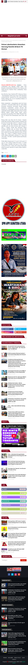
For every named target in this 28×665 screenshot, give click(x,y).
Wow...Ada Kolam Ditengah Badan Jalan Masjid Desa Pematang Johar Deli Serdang (17, 456)
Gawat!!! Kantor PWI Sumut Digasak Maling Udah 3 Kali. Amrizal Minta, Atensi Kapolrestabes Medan (16, 598)
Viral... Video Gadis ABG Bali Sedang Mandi (16, 406)
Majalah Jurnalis (14, 36)
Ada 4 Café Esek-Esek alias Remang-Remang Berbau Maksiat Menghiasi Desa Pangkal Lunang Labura (16, 463)
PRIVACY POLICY (17, 657)
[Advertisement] (14, 18)
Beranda (3, 40)
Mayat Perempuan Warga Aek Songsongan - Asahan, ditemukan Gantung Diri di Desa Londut (16, 650)
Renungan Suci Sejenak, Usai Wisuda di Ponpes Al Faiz (17, 469)
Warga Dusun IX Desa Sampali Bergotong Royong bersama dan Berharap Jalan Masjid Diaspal (16, 393)
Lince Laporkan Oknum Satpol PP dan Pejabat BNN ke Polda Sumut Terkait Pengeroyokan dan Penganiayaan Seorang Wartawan (17, 535)
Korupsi (13, 509)
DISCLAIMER (10, 657)
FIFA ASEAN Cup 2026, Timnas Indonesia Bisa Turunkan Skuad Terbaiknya (15, 617)
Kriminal (7, 40)
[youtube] (20, 332)
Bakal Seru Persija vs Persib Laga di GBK (16, 623)
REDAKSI (5, 657)
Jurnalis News (13, 505)
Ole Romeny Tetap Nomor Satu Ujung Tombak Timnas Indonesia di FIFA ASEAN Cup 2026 (17, 400)
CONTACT (14, 659)
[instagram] (7, 332)
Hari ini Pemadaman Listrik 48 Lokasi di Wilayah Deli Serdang (17, 528)
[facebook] (7, 329)
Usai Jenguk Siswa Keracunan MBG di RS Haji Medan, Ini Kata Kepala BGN (17, 371)
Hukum (13, 497)
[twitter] (20, 329)
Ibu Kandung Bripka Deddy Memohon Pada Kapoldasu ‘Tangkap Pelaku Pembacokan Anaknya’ (17, 643)
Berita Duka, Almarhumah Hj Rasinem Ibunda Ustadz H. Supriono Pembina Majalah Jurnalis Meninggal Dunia (17, 543)
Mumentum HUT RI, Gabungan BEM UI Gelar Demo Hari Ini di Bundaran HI (17, 377)
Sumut (13, 489)
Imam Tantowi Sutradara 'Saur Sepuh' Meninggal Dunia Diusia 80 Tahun (17, 584)
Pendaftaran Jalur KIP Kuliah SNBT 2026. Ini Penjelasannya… (16, 549)
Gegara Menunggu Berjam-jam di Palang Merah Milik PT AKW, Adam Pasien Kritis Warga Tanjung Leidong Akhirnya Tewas (17, 635)
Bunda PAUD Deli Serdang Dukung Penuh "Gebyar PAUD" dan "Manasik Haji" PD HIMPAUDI (16, 347)
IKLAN (23, 657)
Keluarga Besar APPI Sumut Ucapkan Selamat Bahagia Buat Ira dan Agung (17, 521)
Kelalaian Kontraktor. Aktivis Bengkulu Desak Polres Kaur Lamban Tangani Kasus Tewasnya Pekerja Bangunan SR (17, 385)
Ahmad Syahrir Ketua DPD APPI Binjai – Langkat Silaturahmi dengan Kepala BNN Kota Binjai (17, 476)
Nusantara (13, 501)
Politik (13, 513)
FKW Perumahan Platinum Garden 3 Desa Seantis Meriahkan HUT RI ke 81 (17, 354)
